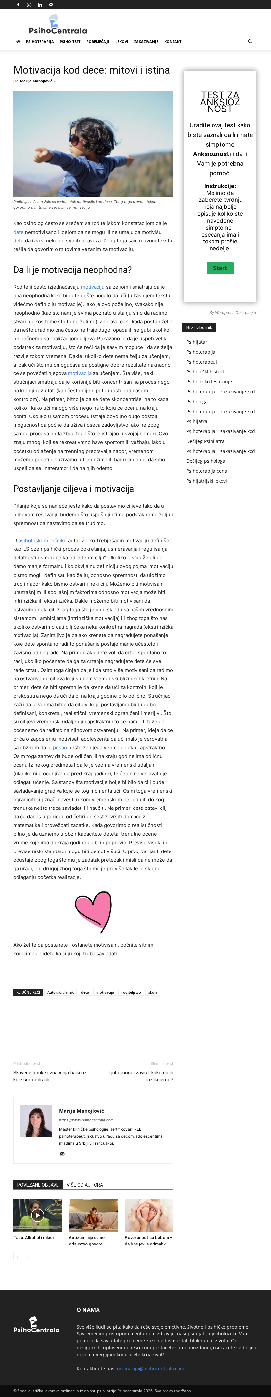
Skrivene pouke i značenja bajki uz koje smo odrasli (50, 1076)
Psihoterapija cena (206, 471)
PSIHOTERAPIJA (40, 41)
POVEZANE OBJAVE (38, 1185)
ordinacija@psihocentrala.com (150, 1368)
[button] (250, 42)
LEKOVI (121, 41)
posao (60, 747)
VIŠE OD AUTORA (85, 1185)
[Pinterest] (90, 1032)
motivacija (80, 373)
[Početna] (18, 42)
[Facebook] (18, 4)
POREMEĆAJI (97, 41)
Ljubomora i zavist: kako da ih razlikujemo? (141, 1076)
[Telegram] (182, 1032)
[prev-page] (17, 1257)
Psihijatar (196, 342)
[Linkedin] (40, 4)
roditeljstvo (131, 992)
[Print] (167, 1032)
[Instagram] (29, 4)
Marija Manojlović (36, 80)
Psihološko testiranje (209, 381)
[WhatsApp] (106, 1032)
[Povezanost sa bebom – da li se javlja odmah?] (149, 1215)
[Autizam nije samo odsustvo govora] (93, 1215)
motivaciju (93, 287)
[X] (75, 1032)
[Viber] (197, 1032)
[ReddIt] (136, 1032)
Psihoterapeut (201, 362)
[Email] (151, 1032)
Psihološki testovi (205, 372)
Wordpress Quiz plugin (235, 312)
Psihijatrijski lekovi (206, 481)
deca (85, 992)
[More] (213, 1032)
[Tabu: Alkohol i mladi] (37, 1215)
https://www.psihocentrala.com (86, 1120)
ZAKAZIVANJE (146, 41)
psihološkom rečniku (42, 540)
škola (152, 992)
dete (18, 232)
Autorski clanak (60, 992)
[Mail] (51, 4)
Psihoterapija (200, 352)
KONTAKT (172, 41)
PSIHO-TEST (70, 41)
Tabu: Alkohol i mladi (33, 1237)
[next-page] (28, 1257)
